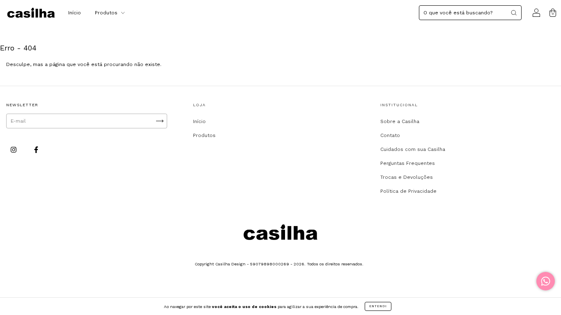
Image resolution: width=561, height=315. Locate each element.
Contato (390, 135)
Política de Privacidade (408, 191)
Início (74, 13)
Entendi (378, 306)
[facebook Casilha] (36, 150)
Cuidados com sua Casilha (412, 149)
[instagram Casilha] (14, 150)
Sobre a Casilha (399, 121)
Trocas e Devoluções (406, 177)
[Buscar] (514, 13)
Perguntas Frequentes (407, 163)
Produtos (107, 13)
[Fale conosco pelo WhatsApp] (545, 281)
